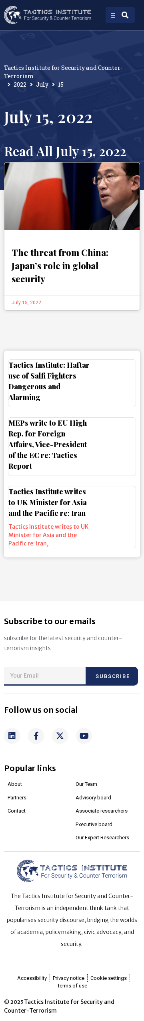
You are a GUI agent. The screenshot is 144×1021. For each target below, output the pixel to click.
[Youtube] (84, 736)
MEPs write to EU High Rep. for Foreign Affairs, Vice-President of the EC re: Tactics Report (47, 444)
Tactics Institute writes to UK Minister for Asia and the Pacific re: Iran (47, 502)
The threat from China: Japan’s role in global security (60, 265)
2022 (20, 84)
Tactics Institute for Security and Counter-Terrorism (63, 72)
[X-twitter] (60, 736)
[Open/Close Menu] (114, 15)
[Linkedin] (12, 736)
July (42, 84)
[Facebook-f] (36, 736)
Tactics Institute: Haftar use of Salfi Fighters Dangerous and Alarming (49, 381)
